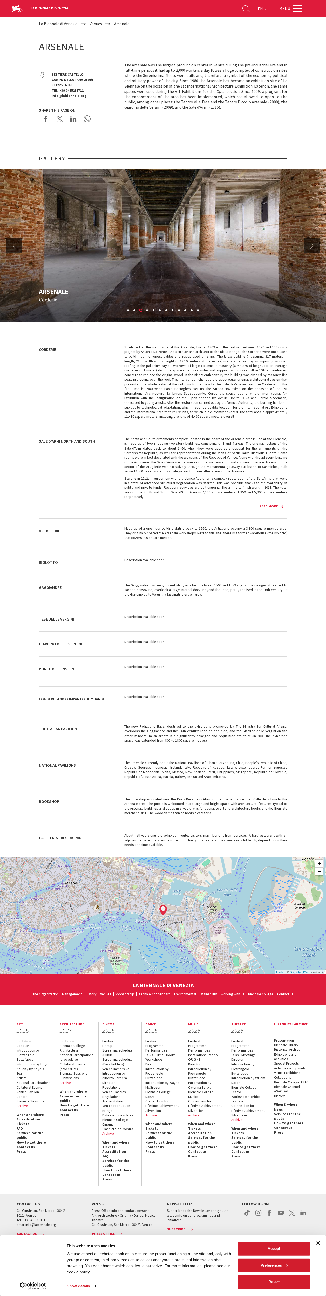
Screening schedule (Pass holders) (117, 1061)
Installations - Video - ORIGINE (204, 1057)
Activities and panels (290, 1068)
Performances (156, 1050)
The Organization (46, 994)
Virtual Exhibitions (287, 1072)
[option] (163, 245)
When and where (30, 1114)
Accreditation (28, 1119)
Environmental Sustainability (195, 994)
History (91, 994)
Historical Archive (287, 1049)
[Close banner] (318, 1243)
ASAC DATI (281, 1091)
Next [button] (312, 245)
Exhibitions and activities (285, 1056)
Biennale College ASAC (291, 1082)
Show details (78, 1286)
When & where (285, 1104)
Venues (105, 994)
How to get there (31, 1142)
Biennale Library (286, 1045)
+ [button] (319, 863)
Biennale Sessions (30, 1101)
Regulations (111, 1087)
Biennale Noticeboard (154, 994)
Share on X (59, 119)
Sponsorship (124, 994)
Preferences (271, 1265)
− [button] (319, 871)
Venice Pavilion (28, 1092)
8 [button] (173, 310)
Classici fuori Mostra (117, 1129)
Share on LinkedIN (73, 119)
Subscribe (176, 1229)
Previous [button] (14, 245)
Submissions (69, 1078)
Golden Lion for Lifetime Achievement (162, 1103)
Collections (282, 1077)
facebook (269, 1215)
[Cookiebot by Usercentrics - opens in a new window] (33, 1286)
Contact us (285, 994)
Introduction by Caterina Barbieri (201, 1084)
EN (261, 8)
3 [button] (141, 310)
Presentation (284, 1040)
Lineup (107, 1045)
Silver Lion (153, 1110)
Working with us (232, 994)
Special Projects (286, 1063)
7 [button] (166, 310)
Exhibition (24, 1041)
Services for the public (30, 1135)
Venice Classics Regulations (114, 1094)
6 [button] (160, 310)
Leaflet (280, 972)
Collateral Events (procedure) (72, 1066)
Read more (268, 506)
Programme (154, 1045)
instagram (258, 1215)
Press (21, 1151)
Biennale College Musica (201, 1094)
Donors (22, 1096)
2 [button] (134, 310)
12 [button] (198, 310)
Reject (274, 1282)
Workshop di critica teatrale (246, 1098)
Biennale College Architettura (72, 1048)
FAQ (20, 1128)
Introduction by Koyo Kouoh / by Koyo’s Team (32, 1069)
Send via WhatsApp (87, 119)
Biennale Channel (287, 1086)
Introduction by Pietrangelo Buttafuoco (28, 1055)
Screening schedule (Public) (117, 1052)
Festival (108, 1041)
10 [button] (185, 310)
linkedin (303, 1215)
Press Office (103, 1233)
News (278, 1109)
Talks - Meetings (243, 1055)
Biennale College (261, 994)
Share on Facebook (46, 119)
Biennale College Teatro (244, 1089)
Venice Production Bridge (116, 1108)
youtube (281, 1215)
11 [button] (192, 310)
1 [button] (128, 310)
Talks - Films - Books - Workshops (161, 1057)
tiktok (247, 1215)
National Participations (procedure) (76, 1057)
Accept (274, 1248)
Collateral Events (29, 1087)
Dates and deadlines (117, 1115)
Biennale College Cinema (115, 1122)
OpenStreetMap (299, 972)
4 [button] (147, 310)
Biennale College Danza (158, 1094)
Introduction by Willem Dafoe (248, 1080)
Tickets (23, 1123)
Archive (22, 1105)
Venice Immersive (115, 1069)
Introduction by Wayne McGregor (162, 1084)
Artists (22, 1078)
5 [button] (154, 310)
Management (72, 994)
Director (23, 1045)
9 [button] (179, 310)
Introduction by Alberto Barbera (114, 1075)
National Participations (33, 1082)
